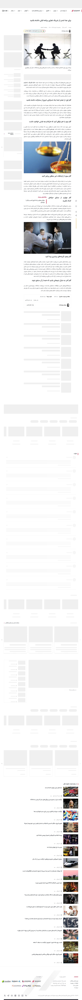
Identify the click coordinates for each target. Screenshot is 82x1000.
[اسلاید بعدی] (2, 147)
